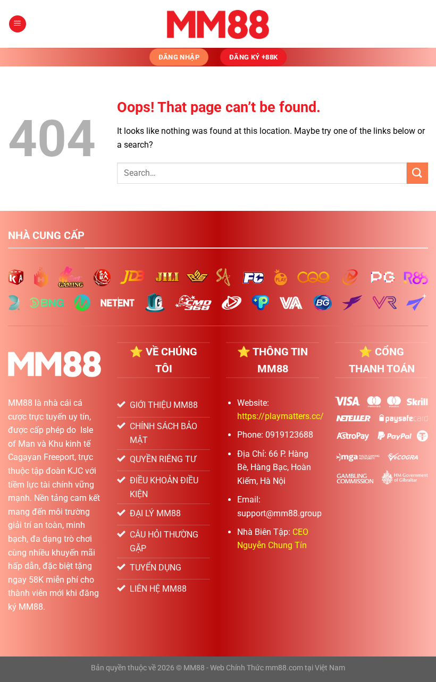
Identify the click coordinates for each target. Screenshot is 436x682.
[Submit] (417, 173)
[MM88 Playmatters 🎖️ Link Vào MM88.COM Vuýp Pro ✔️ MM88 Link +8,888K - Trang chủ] (218, 24)
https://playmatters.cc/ (280, 416)
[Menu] (17, 24)
